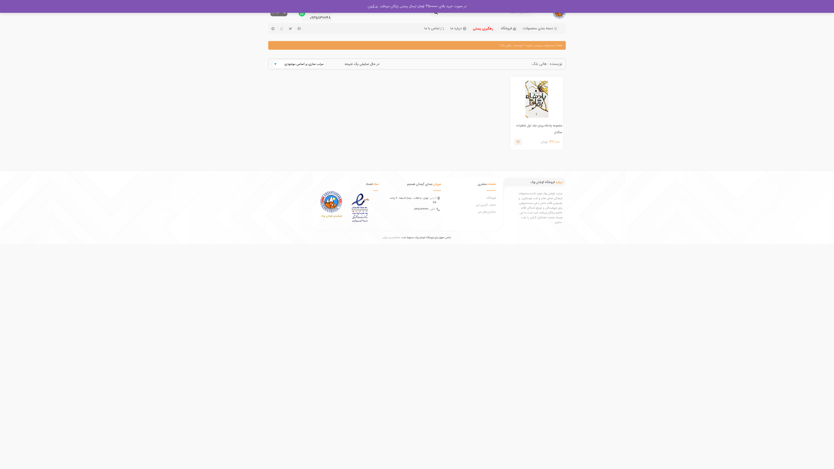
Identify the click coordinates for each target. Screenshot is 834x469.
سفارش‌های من (487, 212)
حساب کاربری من (486, 205)
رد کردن (373, 6)
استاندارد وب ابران (391, 238)
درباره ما (456, 28)
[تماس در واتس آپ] (302, 14)
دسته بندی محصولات (538, 28)
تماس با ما (431, 28)
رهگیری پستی (483, 29)
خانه (559, 45)
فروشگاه (506, 28)
